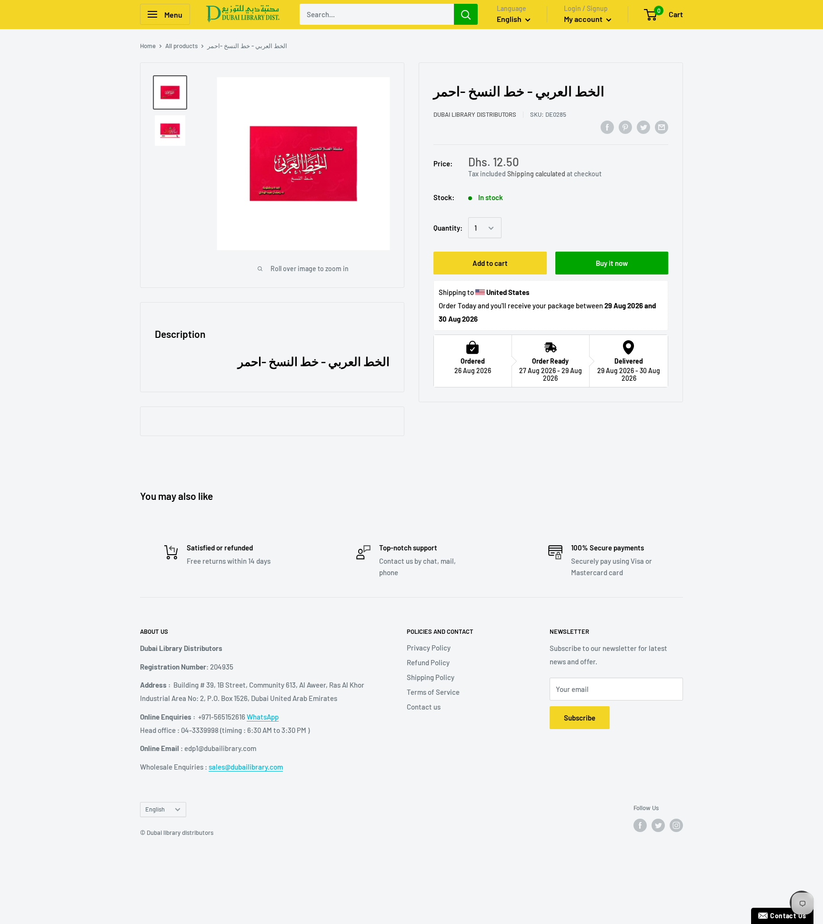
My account (584, 18)
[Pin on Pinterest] (625, 127)
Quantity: (447, 227)
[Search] (466, 14)
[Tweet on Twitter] (643, 127)
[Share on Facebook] (607, 127)
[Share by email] (661, 127)
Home (148, 46)
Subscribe (579, 717)
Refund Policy (428, 662)
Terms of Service (433, 692)
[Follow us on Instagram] (676, 825)
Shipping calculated (536, 174)
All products (181, 46)
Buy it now (612, 263)
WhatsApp (263, 716)
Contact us (424, 706)
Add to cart (490, 263)
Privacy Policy (429, 647)
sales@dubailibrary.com (246, 766)
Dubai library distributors (474, 114)
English (155, 809)
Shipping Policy (430, 677)
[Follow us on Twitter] (658, 825)
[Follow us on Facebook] (640, 825)
